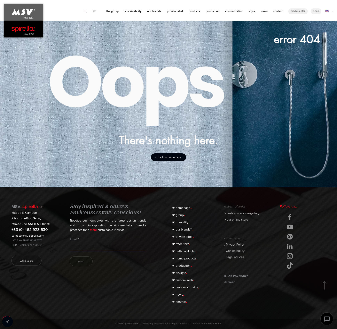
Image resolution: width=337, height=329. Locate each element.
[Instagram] (290, 256)
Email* (74, 239)
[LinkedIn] (290, 246)
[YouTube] (290, 227)
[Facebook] (290, 217)
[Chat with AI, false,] (7, 321)
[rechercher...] (85, 11)
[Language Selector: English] (329, 11)
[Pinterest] (290, 236)
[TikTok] (290, 266)
